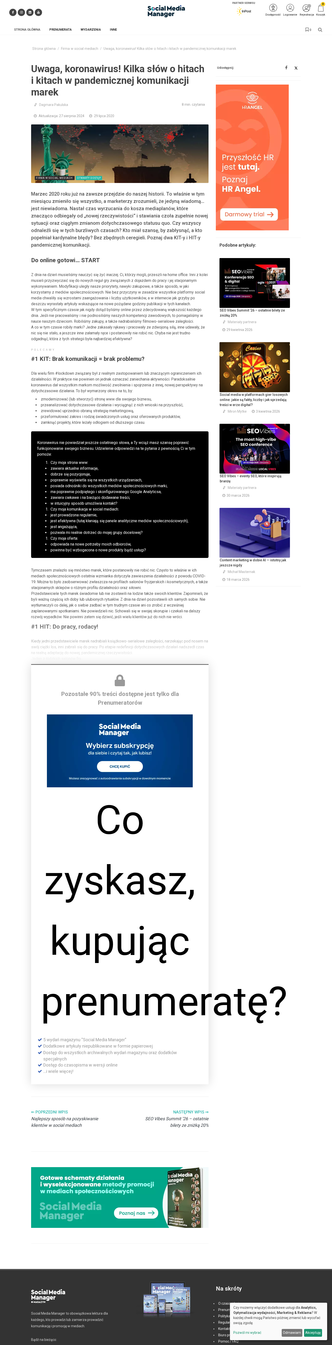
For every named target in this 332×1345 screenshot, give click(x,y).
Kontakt (224, 1329)
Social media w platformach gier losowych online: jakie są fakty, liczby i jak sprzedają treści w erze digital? (254, 400)
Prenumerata (228, 1310)
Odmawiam (292, 1333)
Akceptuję (313, 1333)
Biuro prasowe (229, 1335)
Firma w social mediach (79, 49)
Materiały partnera (242, 322)
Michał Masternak (241, 572)
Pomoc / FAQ (228, 1341)
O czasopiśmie (229, 1303)
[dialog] (278, 1321)
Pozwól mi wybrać (247, 1333)
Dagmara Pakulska (53, 105)
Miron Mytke (237, 411)
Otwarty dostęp (89, 178)
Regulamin (226, 1322)
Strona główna (44, 49)
